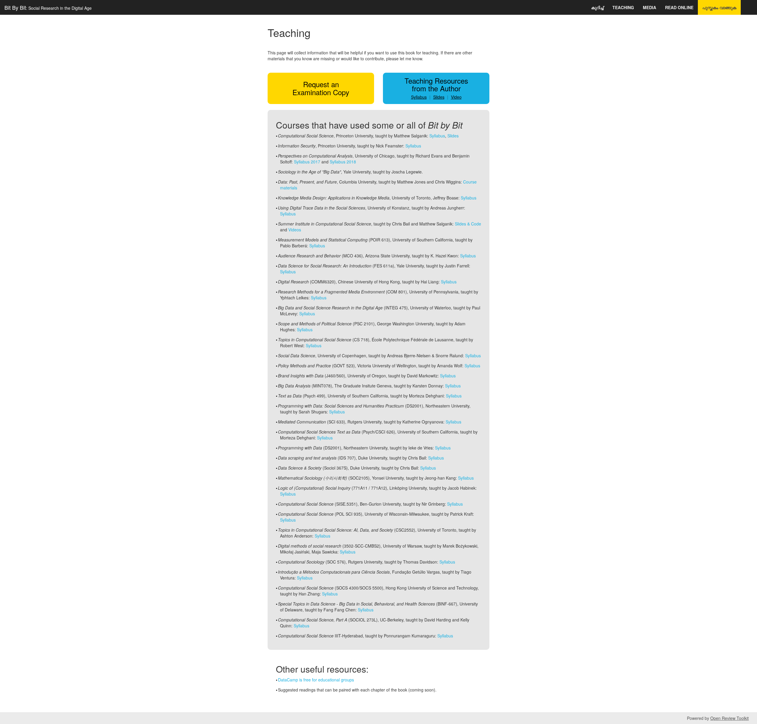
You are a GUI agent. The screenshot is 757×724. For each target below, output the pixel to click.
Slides (438, 97)
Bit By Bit (48, 7)
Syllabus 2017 (307, 162)
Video (456, 97)
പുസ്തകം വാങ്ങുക (719, 7)
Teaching (623, 7)
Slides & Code (468, 224)
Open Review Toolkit (729, 718)
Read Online (679, 7)
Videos (294, 230)
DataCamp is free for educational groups (316, 680)
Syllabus (419, 97)
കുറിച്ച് (597, 7)
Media (649, 7)
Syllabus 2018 (343, 162)
